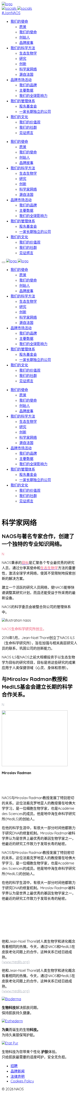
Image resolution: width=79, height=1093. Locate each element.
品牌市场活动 (21, 80)
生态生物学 (28, 53)
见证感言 (26, 132)
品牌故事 (26, 42)
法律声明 (18, 1076)
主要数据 (26, 90)
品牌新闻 (18, 1071)
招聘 (14, 1066)
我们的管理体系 (23, 101)
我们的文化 (19, 117)
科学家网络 (28, 69)
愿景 (22, 27)
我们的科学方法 (23, 48)
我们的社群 (28, 127)
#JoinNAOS (11, 13)
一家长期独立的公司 (35, 111)
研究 (22, 58)
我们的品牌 (28, 85)
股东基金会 (28, 106)
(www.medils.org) (16, 962)
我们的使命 (19, 21)
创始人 (24, 37)
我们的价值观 (29, 122)
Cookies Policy (22, 1081)
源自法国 (26, 74)
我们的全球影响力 (33, 95)
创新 (22, 64)
